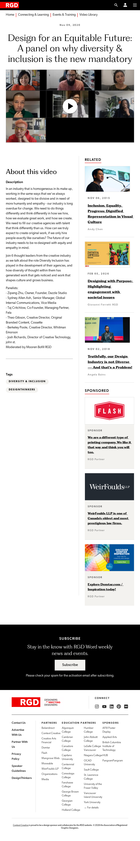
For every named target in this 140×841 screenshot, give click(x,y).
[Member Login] (125, 5)
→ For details (91, 807)
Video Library (88, 15)
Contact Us (19, 722)
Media (45, 779)
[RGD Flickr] (126, 706)
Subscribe (70, 665)
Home (10, 15)
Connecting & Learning (33, 15)
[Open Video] (70, 106)
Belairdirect (48, 728)
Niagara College (93, 755)
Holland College (71, 810)
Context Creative (51, 733)
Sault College (91, 770)
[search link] (116, 5)
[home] (9, 5)
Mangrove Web (51, 758)
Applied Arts (109, 737)
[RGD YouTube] (104, 706)
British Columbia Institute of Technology (111, 746)
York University (92, 802)
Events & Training (64, 15)
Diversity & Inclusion (27, 381)
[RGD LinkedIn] (111, 706)
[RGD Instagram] (97, 706)
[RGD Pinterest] (119, 706)
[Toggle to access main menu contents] (135, 5)
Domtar (46, 747)
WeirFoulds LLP (50, 769)
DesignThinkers (22, 389)
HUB (105, 755)
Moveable (47, 763)
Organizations (49, 774)
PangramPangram (112, 760)
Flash (44, 753)
